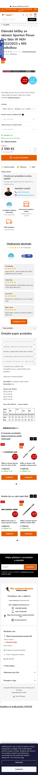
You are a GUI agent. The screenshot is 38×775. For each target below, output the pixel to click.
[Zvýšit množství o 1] (35, 148)
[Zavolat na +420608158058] (23, 15)
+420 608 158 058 (21, 608)
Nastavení (19, 762)
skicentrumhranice (21, 620)
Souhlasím (19, 769)
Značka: (6, 171)
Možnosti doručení (10, 142)
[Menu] (35, 14)
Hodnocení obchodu (19, 243)
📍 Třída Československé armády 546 (18, 636)
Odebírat (30, 567)
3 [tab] (19, 484)
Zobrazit (9, 477)
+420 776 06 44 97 (23, 192)
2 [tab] (18, 484)
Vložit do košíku (20, 158)
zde (22, 757)
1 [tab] (16, 484)
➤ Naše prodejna (9, 666)
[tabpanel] (9, 462)
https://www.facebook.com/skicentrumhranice (20, 616)
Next (35, 438)
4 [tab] (21, 484)
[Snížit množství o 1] (35, 151)
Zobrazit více (19, 322)
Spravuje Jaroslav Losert (19, 692)
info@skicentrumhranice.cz (25, 195)
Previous (31, 438)
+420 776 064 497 (21, 612)
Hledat (32, 20)
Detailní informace (13, 98)
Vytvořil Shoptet (20, 696)
